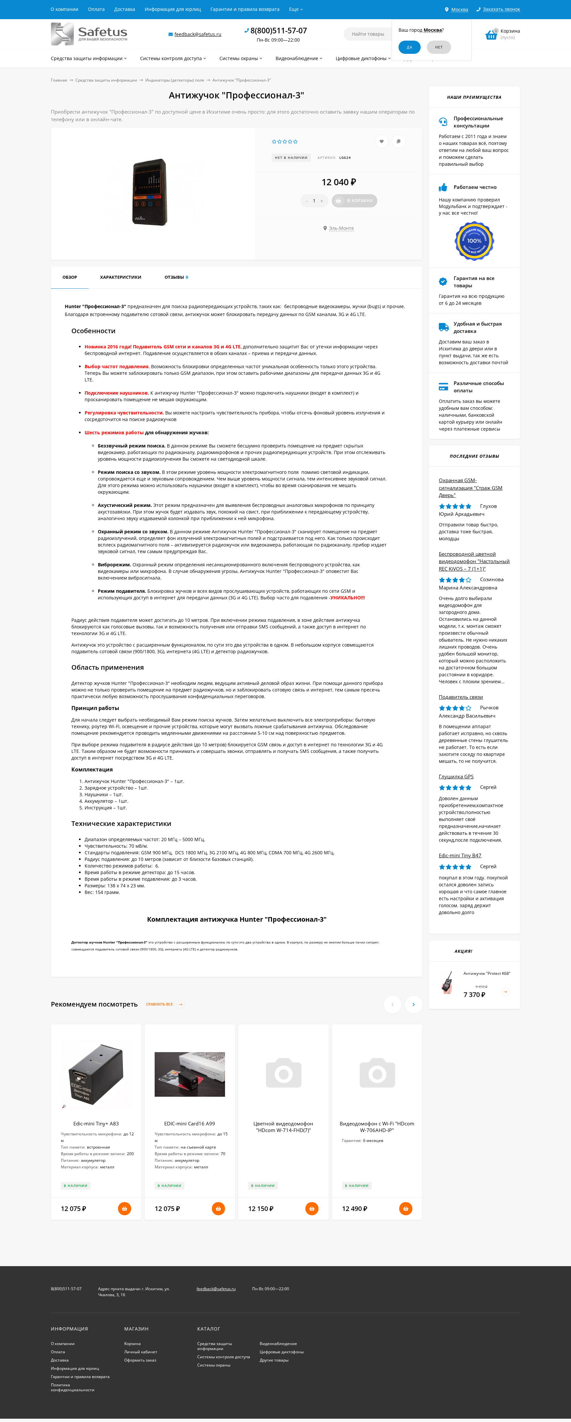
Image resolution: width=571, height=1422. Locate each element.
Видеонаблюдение (278, 1343)
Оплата (96, 9)
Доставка (124, 9)
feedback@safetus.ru (197, 34)
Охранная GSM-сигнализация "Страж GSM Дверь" (471, 487)
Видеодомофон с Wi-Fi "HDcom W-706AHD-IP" (377, 1126)
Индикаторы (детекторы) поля (174, 80)
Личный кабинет (140, 1352)
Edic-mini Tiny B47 (460, 855)
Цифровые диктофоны (282, 1352)
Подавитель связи (461, 696)
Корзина (132, 1343)
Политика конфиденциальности (73, 1387)
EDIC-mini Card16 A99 (189, 1123)
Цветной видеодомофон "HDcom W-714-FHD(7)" (283, 1126)
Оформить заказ (140, 1360)
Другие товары (274, 1360)
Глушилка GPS (456, 776)
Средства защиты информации (106, 80)
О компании (64, 9)
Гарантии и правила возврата (245, 9)
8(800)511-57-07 (278, 30)
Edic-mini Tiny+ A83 (96, 1123)
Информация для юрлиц (173, 9)
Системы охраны (213, 1365)
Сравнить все (160, 1004)
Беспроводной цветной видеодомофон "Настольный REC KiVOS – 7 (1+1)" (474, 561)
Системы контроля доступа (223, 1357)
